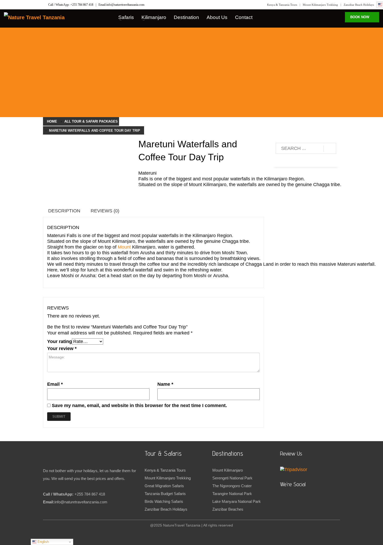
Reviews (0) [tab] (105, 210)
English (42, 542)
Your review (62, 348)
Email (55, 384)
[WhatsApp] (18, 5)
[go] (329, 148)
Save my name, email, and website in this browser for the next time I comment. (139, 405)
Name (165, 384)
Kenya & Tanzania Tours (282, 4)
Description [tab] (64, 210)
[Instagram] (29, 5)
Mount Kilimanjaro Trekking (320, 4)
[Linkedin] (8, 5)
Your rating (59, 341)
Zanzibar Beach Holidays (359, 4)
